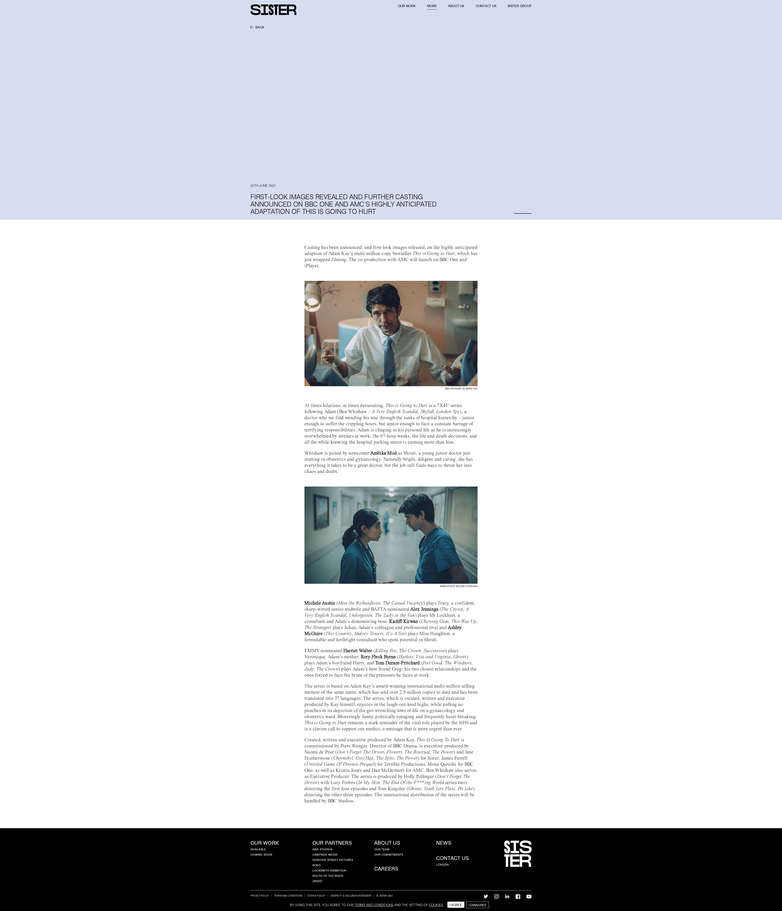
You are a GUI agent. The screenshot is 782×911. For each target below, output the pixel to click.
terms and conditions (374, 905)
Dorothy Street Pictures (332, 860)
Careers (386, 868)
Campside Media (325, 854)
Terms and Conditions (288, 895)
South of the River (327, 875)
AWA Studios (322, 849)
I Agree (455, 905)
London (442, 864)
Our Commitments (388, 854)
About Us (387, 842)
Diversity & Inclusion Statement (351, 895)
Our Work (264, 842)
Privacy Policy (259, 895)
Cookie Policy (316, 895)
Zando (317, 881)
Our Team (381, 849)
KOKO (316, 865)
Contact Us (452, 858)
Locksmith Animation (329, 870)
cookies (436, 905)
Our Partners (332, 842)
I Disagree (478, 905)
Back (259, 27)
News (443, 842)
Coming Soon (261, 854)
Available (258, 849)
